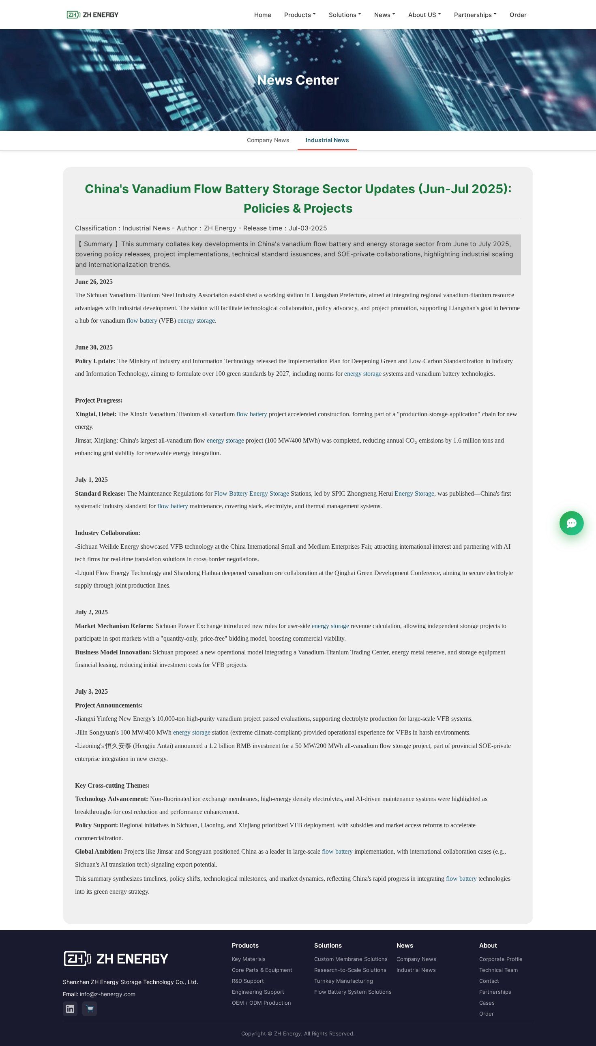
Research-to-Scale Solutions (350, 970)
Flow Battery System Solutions (353, 991)
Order (518, 15)
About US (422, 15)
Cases (487, 1002)
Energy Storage (269, 493)
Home (262, 15)
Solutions (342, 15)
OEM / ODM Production (261, 1002)
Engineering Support (258, 991)
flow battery (141, 320)
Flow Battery (231, 493)
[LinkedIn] (70, 1008)
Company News (268, 139)
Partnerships (473, 15)
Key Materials (249, 959)
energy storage (196, 320)
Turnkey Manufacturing (343, 981)
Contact (489, 981)
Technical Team (498, 970)
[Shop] (89, 1008)
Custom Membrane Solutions (351, 959)
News (382, 15)
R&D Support (248, 981)
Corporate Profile (501, 959)
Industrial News (327, 139)
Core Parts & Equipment (262, 970)
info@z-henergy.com (107, 994)
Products (297, 15)
